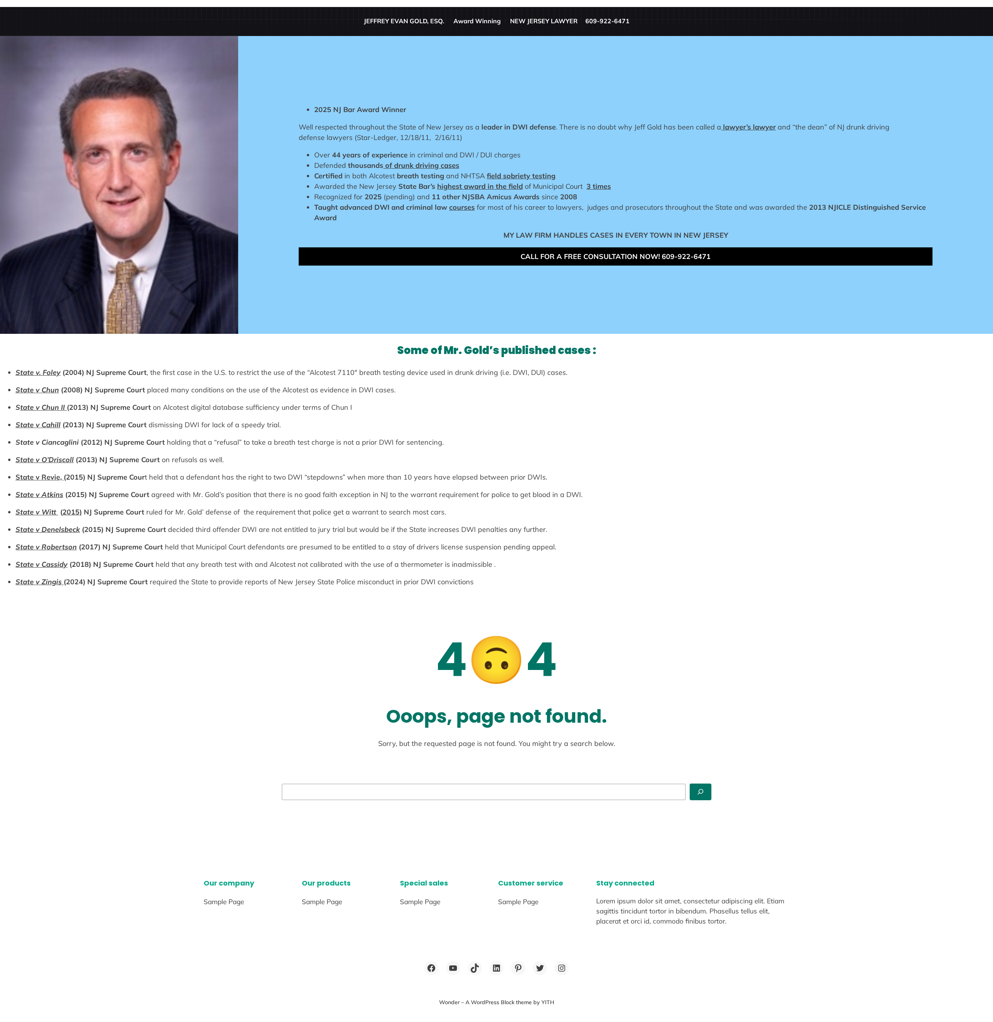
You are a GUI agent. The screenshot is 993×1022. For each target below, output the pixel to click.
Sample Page (224, 902)
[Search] (700, 792)
